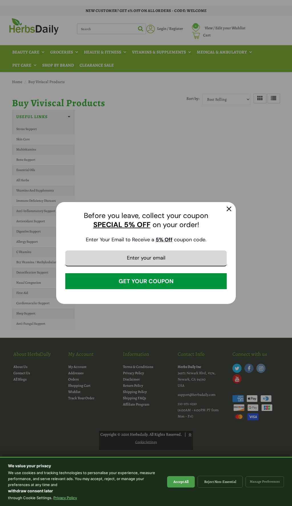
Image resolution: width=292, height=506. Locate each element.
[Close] (229, 209)
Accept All (180, 481)
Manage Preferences (265, 481)
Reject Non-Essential (220, 481)
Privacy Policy (65, 497)
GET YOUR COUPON (146, 281)
